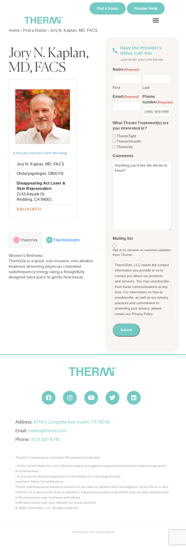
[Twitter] (113, 398)
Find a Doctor (35, 30)
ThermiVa (124, 147)
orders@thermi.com (47, 430)
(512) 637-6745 (45, 439)
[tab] (25, 240)
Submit (126, 330)
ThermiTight (126, 136)
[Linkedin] (134, 398)
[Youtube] (91, 398)
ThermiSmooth (129, 141)
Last (145, 87)
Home (14, 30)
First (116, 87)
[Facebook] (49, 398)
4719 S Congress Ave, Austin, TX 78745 (71, 422)
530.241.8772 (29, 209)
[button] (156, 20)
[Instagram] (70, 398)
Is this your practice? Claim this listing (40, 153)
